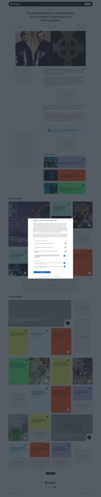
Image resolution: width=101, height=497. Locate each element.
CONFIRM (42, 272)
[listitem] (50, 240)
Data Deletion (43, 276)
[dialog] (50, 248)
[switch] (65, 243)
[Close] (71, 221)
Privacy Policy (57, 276)
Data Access (50, 276)
